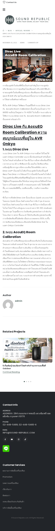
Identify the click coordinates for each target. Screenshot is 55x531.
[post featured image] (27, 350)
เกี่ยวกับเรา (7, 489)
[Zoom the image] (6, 447)
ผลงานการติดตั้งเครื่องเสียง (14, 470)
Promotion (7, 477)
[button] (24, 381)
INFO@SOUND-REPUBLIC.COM (19, 432)
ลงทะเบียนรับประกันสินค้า (13, 501)
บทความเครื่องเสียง (10, 483)
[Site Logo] (27, 19)
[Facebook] (5, 439)
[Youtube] (11, 439)
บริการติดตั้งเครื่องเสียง (12, 508)
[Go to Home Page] (3, 30)
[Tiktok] (25, 439)
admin (22, 43)
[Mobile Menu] (5, 9)
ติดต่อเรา (6, 495)
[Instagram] (18, 439)
